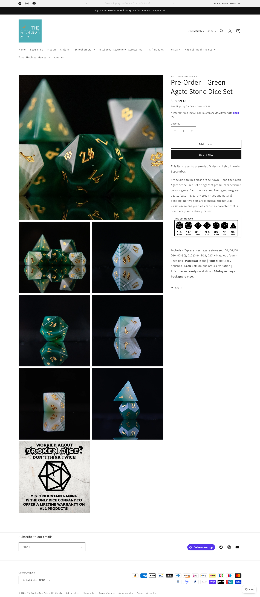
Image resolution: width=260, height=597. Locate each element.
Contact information (146, 593)
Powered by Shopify (53, 593)
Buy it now (206, 155)
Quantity (175, 123)
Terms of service (107, 593)
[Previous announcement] (86, 3)
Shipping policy (126, 593)
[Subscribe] (81, 546)
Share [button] (178, 287)
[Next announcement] (173, 3)
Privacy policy (89, 593)
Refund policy (72, 593)
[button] (84, 50)
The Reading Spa (35, 593)
